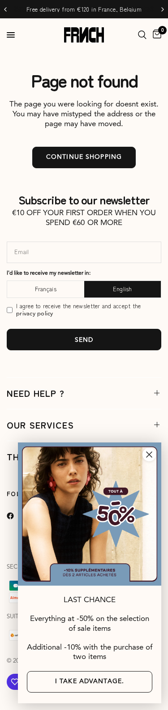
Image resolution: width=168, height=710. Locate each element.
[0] (155, 34)
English (122, 289)
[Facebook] (16, 516)
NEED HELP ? (36, 393)
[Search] (142, 34)
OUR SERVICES (40, 424)
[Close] (149, 454)
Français (45, 289)
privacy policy (34, 314)
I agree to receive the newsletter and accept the (78, 309)
